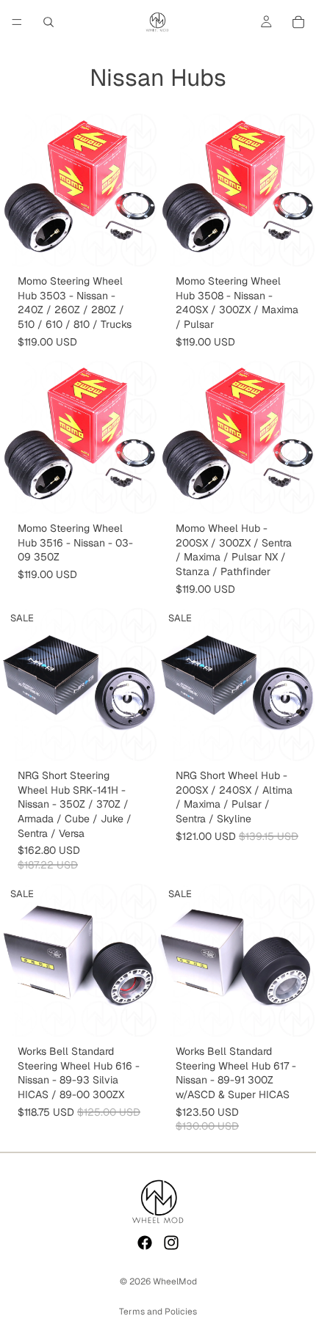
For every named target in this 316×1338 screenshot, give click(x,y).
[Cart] (298, 22)
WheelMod (175, 1281)
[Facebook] (145, 1242)
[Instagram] (171, 1242)
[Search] (48, 22)
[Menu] (17, 22)
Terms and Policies (158, 1311)
